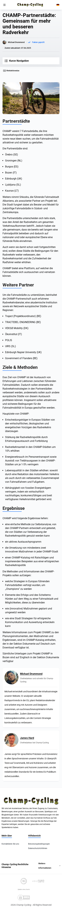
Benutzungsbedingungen (39, 844)
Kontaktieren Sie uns (10, 844)
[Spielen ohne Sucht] (23, 889)
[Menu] (4, 5)
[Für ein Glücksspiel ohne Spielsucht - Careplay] (38, 881)
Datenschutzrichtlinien (37, 848)
